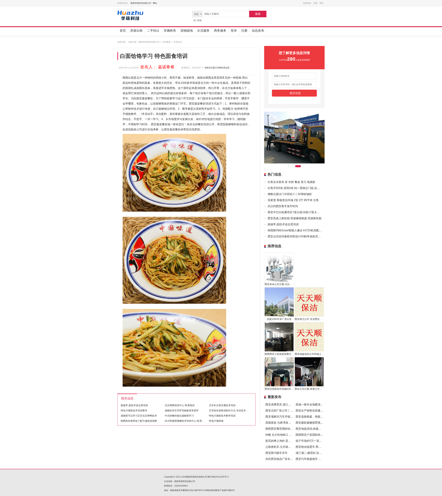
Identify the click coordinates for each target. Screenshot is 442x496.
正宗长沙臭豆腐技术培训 (222, 405)
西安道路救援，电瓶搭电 (311, 416)
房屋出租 (136, 30)
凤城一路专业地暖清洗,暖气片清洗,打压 (320, 404)
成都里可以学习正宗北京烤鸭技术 (139, 415)
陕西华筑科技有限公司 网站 (144, 3)
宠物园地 (186, 30)
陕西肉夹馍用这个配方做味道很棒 (139, 420)
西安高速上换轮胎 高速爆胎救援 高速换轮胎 (294, 218)
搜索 (258, 13)
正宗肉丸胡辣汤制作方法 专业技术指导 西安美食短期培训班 (241, 410)
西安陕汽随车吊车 (276, 452)
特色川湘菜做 (216, 420)
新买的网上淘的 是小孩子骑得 (283, 440)
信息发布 (258, 30)
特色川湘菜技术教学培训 (222, 415)
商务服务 (220, 30)
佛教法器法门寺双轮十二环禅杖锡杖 (290, 194)
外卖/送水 (178, 42)
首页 (123, 30)
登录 (234, 30)
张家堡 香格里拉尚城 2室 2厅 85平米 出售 (293, 200)
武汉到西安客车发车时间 (283, 206)
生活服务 (203, 30)
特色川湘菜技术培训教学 (134, 410)
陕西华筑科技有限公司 (149, 42)
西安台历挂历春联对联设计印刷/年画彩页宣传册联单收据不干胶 (295, 236)
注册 (244, 30)
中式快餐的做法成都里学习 (179, 415)
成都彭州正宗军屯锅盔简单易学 (182, 410)
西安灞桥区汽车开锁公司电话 (283, 416)
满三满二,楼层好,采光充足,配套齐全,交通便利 (323, 452)
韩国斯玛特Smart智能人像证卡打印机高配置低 (295, 230)
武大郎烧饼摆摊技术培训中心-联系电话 (186, 420)
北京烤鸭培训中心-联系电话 (180, 405)
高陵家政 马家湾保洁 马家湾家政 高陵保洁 (291, 422)
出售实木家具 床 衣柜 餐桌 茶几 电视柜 (291, 182)
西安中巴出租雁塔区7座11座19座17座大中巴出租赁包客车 (295, 212)
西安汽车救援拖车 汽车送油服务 (315, 458)
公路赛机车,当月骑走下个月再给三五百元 (290, 446)
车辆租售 (170, 30)
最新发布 (274, 397)
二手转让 (153, 30)
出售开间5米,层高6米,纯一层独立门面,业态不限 (295, 188)
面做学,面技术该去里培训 (134, 405)
